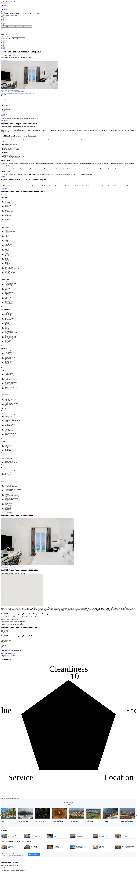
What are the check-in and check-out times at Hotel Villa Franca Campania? (19, 616)
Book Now (3, 24)
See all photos (5, 567)
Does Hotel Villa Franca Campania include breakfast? (14, 621)
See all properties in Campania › (19, 12)
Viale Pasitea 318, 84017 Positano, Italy (9, 865)
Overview (3, 93)
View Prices (12, 653)
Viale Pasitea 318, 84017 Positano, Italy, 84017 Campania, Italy (16, 57)
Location (22, 93)
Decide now (3, 176)
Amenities (14, 93)
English (5, 5)
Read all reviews (4, 101)
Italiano (5, 6)
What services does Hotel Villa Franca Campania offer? (14, 623)
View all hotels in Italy (33, 854)
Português (5, 9)
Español (5, 8)
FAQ (26, 93)
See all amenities (4, 114)
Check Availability (5, 60)
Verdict (7, 93)
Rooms (10, 93)
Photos (18, 93)
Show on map (4, 120)
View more (3, 647)
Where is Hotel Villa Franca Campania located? (12, 624)
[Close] (2, 29)
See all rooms (4, 188)
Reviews (33, 93)
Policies (29, 93)
